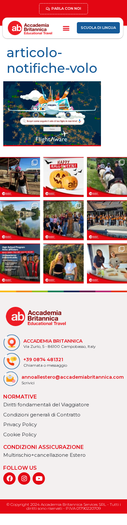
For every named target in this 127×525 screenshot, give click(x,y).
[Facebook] (9, 478)
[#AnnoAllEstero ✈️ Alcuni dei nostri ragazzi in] (63, 220)
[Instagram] (24, 478)
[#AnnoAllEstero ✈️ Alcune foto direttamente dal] (20, 220)
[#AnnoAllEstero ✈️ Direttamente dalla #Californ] (107, 220)
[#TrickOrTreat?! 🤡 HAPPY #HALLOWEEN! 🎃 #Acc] (63, 177)
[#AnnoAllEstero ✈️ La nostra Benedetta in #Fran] (107, 263)
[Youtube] (39, 478)
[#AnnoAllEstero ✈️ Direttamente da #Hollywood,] (63, 263)
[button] (66, 27)
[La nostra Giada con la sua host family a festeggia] (20, 177)
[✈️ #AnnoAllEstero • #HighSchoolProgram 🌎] (20, 263)
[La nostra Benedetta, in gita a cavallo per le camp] (107, 177)
